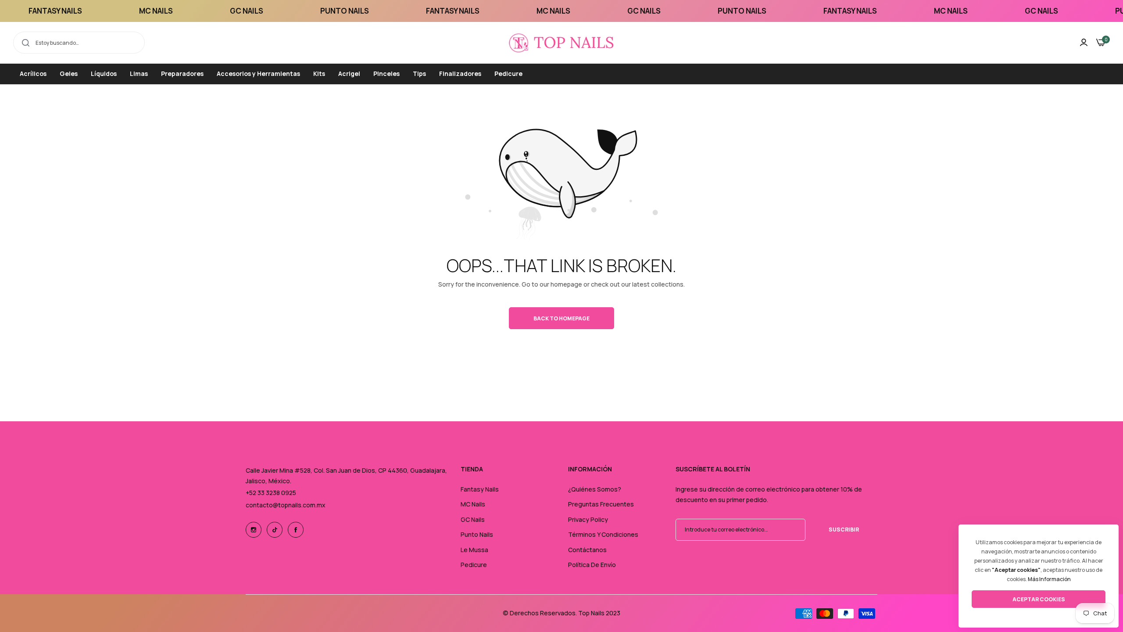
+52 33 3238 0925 (271, 492)
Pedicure (474, 564)
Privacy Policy (588, 519)
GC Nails (473, 519)
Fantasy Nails (480, 489)
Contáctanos (587, 550)
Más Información (1049, 579)
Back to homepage (561, 318)
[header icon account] (1083, 42)
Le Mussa (474, 550)
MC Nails (473, 504)
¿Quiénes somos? (594, 489)
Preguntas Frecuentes (601, 504)
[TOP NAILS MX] (561, 43)
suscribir (844, 529)
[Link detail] (253, 530)
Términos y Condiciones (603, 534)
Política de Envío (592, 564)
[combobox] (79, 43)
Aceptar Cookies (1038, 599)
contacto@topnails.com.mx (285, 505)
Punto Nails (477, 534)
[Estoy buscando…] (25, 43)
